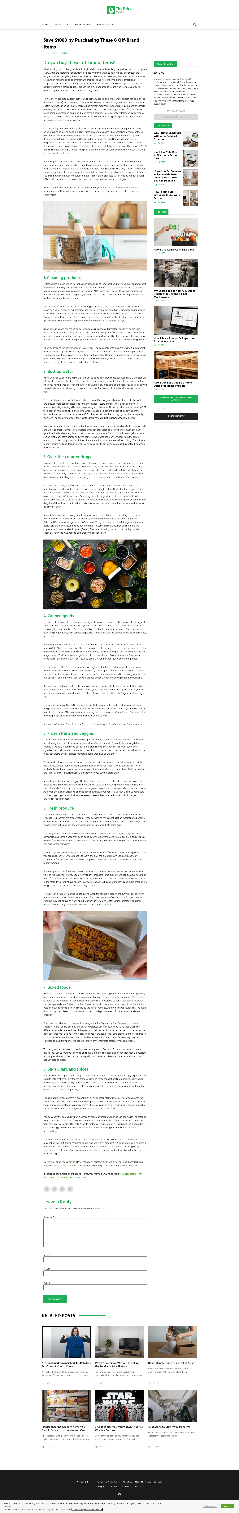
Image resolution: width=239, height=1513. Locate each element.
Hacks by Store (106, 24)
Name (46, 1255)
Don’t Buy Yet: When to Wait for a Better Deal (166, 155)
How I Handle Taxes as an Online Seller (171, 1363)
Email (46, 1269)
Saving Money (82, 24)
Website (47, 1283)
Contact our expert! (176, 117)
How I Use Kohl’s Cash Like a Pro (174, 249)
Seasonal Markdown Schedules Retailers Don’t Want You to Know (66, 1364)
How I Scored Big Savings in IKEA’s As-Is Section (167, 195)
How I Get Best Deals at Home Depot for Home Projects (173, 384)
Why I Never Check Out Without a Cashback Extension (167, 136)
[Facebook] (119, 1494)
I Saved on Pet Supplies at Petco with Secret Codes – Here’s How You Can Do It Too (167, 175)
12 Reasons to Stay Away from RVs (169, 1427)
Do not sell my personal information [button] (87, 1509)
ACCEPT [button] (227, 1506)
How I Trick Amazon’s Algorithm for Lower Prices (174, 339)
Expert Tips (61, 24)
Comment (48, 1217)
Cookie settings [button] (210, 1506)
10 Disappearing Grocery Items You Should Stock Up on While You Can (63, 1428)
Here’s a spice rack (63, 1165)
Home (45, 24)
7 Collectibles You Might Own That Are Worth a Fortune (119, 1428)
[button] (194, 24)
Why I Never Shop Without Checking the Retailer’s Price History (117, 1364)
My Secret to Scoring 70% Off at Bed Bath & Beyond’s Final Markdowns (174, 293)
